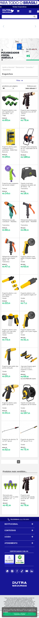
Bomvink (5, 152)
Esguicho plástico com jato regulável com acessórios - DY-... (9, 111)
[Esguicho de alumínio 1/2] (28, 437)
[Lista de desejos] (12, 11)
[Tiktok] (22, 571)
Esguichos (7, 69)
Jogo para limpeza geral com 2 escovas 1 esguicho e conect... (28, 367)
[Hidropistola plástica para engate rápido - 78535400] (28, 218)
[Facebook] (17, 571)
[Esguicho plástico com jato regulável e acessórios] (10, 291)
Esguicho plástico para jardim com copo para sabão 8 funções (9, 331)
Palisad (4, 188)
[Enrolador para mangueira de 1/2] (28, 145)
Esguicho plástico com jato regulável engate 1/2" (29, 294)
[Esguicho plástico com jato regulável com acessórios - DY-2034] (10, 108)
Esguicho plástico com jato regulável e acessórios (9, 294)
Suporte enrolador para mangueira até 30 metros (28, 403)
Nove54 (4, 444)
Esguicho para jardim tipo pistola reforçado (10, 367)
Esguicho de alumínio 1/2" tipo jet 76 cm (27, 440)
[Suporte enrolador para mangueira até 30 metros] (28, 401)
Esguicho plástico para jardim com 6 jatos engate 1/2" (29, 331)
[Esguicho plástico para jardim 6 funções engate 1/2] (28, 255)
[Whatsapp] (7, 571)
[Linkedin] (31, 571)
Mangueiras (20, 67)
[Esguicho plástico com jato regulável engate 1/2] (28, 291)
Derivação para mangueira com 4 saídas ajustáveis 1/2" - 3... (10, 496)
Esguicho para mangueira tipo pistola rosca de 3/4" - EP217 (29, 111)
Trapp (4, 115)
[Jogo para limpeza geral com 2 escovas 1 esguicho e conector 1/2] (28, 364)
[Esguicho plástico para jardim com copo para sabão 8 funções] (10, 328)
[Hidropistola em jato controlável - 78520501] (10, 218)
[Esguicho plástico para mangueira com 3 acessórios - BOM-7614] (10, 145)
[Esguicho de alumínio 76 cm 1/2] (10, 437)
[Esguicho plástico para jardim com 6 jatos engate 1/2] (28, 328)
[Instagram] (12, 571)
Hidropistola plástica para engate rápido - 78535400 (29, 220)
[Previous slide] (3, 26)
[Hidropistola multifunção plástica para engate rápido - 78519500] (10, 255)
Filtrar (18, 80)
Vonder (23, 115)
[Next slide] (35, 26)
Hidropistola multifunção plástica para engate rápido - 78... (9, 258)
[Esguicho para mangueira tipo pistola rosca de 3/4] (28, 108)
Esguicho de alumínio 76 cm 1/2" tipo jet (10, 440)
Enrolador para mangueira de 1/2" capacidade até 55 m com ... (29, 148)
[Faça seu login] (38, 11)
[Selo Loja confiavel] (10, 559)
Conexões (29, 67)
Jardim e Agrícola (8, 67)
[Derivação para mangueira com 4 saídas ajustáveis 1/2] (10, 492)
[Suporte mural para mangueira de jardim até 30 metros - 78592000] (28, 181)
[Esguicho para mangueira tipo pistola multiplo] (10, 181)
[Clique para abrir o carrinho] (18, 11)
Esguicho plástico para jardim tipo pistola (9, 403)
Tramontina (24, 152)
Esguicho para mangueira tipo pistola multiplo (10, 184)
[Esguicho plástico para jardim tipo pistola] (10, 401)
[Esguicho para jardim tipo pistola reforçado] (10, 364)
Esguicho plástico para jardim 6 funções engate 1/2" (28, 258)
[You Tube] (26, 571)
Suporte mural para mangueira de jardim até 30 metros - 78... (28, 185)
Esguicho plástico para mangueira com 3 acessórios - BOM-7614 (9, 148)
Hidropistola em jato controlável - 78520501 (9, 220)
